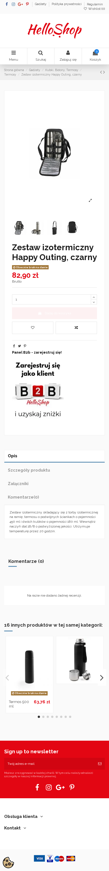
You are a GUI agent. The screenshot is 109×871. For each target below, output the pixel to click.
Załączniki (18, 483)
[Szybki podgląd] (36, 695)
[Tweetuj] (19, 346)
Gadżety (41, 4)
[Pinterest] (25, 346)
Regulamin (95, 4)
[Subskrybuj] (100, 764)
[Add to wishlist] (32, 328)
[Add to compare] (76, 328)
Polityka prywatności (67, 4)
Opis (12, 455)
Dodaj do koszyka (58, 313)
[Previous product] (101, 72)
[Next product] (104, 72)
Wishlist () (96, 9)
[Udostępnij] (14, 346)
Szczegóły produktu (29, 470)
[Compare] (29, 695)
